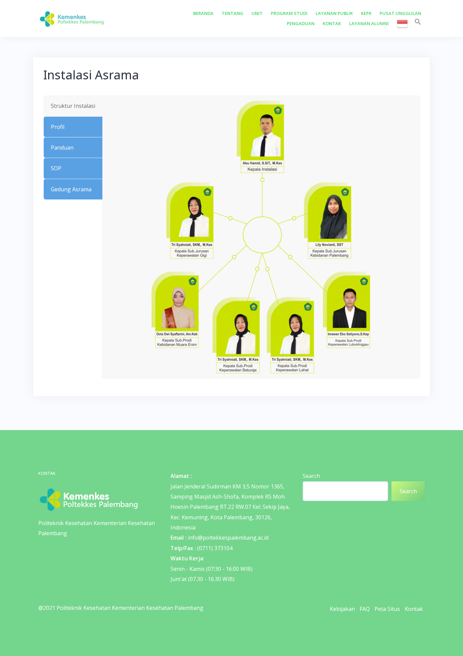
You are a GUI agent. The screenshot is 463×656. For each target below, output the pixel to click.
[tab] (73, 106)
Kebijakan (342, 609)
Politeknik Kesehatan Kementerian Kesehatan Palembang (130, 608)
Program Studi (289, 13)
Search (311, 476)
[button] (418, 22)
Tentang (232, 13)
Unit (257, 13)
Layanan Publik (334, 13)
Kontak (332, 23)
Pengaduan (301, 23)
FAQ (365, 609)
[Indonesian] (402, 23)
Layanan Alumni (369, 23)
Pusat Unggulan (400, 13)
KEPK (366, 13)
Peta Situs (387, 609)
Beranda (203, 13)
